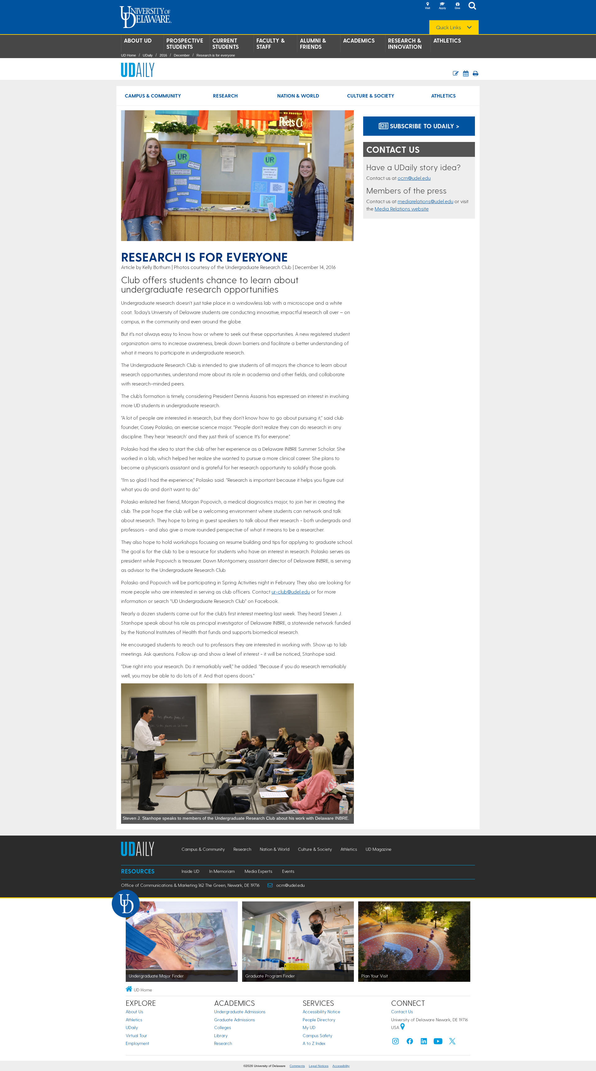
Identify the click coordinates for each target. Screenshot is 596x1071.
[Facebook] (409, 1042)
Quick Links (448, 27)
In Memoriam (222, 871)
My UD (309, 1027)
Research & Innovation (405, 43)
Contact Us (402, 1011)
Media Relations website (402, 209)
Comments (297, 1066)
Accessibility (341, 1066)
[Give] (457, 6)
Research (225, 95)
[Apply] (442, 6)
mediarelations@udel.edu (425, 201)
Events (288, 871)
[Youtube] (438, 1042)
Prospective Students (184, 43)
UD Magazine (378, 849)
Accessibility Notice (321, 1011)
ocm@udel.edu (414, 178)
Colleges (222, 1027)
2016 (163, 55)
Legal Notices (318, 1066)
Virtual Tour (136, 1035)
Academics (359, 40)
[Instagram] (395, 1042)
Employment (137, 1043)
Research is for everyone (215, 55)
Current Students (225, 43)
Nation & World (298, 95)
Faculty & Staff (270, 43)
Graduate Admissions (234, 1019)
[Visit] (427, 6)
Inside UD (190, 871)
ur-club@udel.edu (291, 592)
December (182, 55)
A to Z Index (314, 1043)
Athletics (447, 40)
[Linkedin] (424, 1042)
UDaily (148, 55)
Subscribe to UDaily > (423, 126)
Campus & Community (153, 95)
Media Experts (258, 871)
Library (221, 1035)
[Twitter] (452, 1042)
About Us (134, 1011)
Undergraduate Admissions (239, 1011)
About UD (137, 40)
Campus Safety (317, 1035)
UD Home (128, 55)
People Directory (319, 1019)
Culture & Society (370, 95)
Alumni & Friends (313, 43)
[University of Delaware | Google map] (402, 1027)
